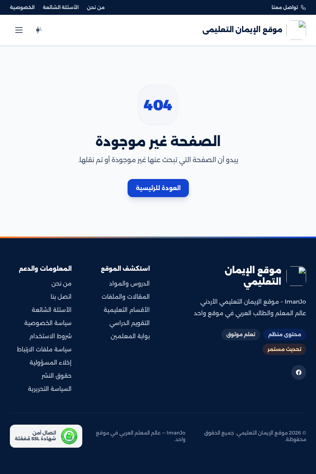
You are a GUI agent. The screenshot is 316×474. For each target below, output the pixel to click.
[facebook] (298, 372)
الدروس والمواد (129, 283)
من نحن (96, 7)
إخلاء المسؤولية (51, 362)
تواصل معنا (285, 7)
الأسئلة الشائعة (61, 7)
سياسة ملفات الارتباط (44, 349)
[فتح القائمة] (19, 30)
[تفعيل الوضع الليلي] (38, 30)
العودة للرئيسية (158, 188)
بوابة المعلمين (130, 336)
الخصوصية (22, 7)
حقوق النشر (57, 375)
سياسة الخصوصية (48, 323)
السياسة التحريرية (50, 389)
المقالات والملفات (126, 296)
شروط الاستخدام (50, 336)
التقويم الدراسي (129, 323)
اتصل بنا (61, 296)
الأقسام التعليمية (127, 310)
